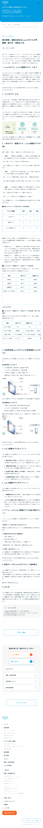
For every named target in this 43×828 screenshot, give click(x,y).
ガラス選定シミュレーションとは (12, 776)
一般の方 (6, 770)
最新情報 (6, 752)
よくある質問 (8, 765)
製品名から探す (8, 738)
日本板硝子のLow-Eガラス (11, 788)
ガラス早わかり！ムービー (11, 791)
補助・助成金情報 (9, 762)
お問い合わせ (8, 798)
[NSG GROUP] (5, 3)
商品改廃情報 (7, 748)
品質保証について (8, 781)
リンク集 (6, 808)
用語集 (6, 804)
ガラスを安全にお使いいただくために (14, 746)
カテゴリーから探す (9, 730)
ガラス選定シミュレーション (11, 744)
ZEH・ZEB (7, 786)
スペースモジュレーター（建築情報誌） (14, 793)
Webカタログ (9, 813)
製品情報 (6, 727)
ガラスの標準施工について (11, 778)
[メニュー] (39, 3)
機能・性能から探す (9, 733)
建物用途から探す (8, 735)
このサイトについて (9, 801)
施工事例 (6, 755)
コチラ (4, 90)
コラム (6, 759)
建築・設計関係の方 (9, 773)
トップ (6, 724)
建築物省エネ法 (8, 783)
